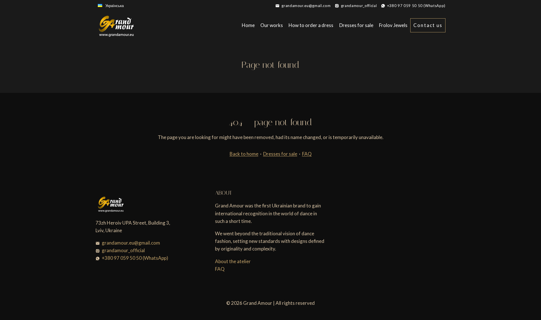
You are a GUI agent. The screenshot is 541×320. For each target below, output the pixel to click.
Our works (271, 25)
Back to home (244, 154)
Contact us (427, 25)
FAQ (307, 154)
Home (248, 25)
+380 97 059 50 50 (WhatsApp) (416, 5)
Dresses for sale (356, 25)
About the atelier (233, 261)
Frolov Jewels (393, 25)
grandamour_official (359, 5)
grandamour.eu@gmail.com (306, 5)
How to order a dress (311, 25)
